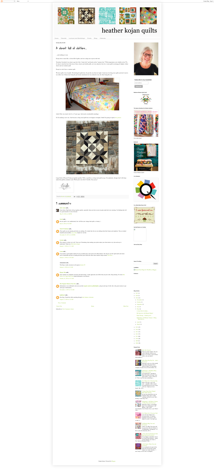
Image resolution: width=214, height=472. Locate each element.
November (139, 300)
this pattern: (118, 117)
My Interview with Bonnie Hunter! (145, 313)
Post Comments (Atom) (68, 309)
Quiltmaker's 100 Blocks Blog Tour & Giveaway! (149, 371)
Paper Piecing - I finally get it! (144, 315)
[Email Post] (74, 196)
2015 (137, 327)
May (138, 309)
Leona (61, 251)
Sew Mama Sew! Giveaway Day (149, 381)
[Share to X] (80, 196)
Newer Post (59, 306)
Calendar (103, 38)
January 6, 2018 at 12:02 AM (66, 257)
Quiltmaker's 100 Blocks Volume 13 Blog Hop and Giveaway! (150, 402)
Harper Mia (63, 272)
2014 (137, 329)
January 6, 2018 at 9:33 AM (66, 267)
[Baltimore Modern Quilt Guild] (146, 104)
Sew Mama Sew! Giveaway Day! (150, 413)
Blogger (113, 461)
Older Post (125, 306)
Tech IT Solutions (64, 229)
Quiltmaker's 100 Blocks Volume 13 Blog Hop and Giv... (146, 318)
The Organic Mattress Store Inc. (68, 284)
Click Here (109, 255)
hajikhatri (62, 295)
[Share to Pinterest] (83, 196)
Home (56, 38)
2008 (137, 343)
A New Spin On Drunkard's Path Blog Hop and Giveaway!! (150, 434)
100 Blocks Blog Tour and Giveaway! (148, 424)
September (139, 304)
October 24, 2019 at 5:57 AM (67, 278)
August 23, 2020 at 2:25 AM (66, 299)
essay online (74, 232)
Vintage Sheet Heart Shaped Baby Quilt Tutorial (148, 391)
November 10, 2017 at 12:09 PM (67, 235)
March (138, 324)
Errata (89, 38)
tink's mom (63, 208)
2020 (137, 295)
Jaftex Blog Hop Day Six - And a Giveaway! (150, 361)
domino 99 (82, 265)
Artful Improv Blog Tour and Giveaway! (149, 444)
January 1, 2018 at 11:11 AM (66, 246)
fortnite (62, 240)
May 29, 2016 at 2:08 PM (66, 214)
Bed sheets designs (75, 244)
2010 (137, 338)
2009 (137, 341)
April (138, 322)
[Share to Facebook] (82, 196)
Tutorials (63, 38)
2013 (137, 331)
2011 (137, 336)
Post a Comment (62, 303)
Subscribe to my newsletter (143, 80)
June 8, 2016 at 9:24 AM (65, 223)
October (139, 302)
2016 (137, 298)
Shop (95, 38)
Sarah (61, 219)
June (138, 306)
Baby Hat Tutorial (146, 350)
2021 (137, 293)
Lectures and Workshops (77, 38)
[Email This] (77, 196)
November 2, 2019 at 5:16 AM (67, 289)
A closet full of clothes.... (143, 311)
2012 (137, 334)
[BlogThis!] (79, 196)
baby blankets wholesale (87, 297)
